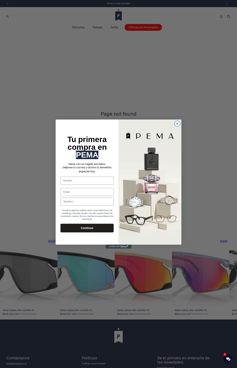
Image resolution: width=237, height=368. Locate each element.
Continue (87, 228)
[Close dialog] (177, 123)
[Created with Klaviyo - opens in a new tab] (118, 247)
